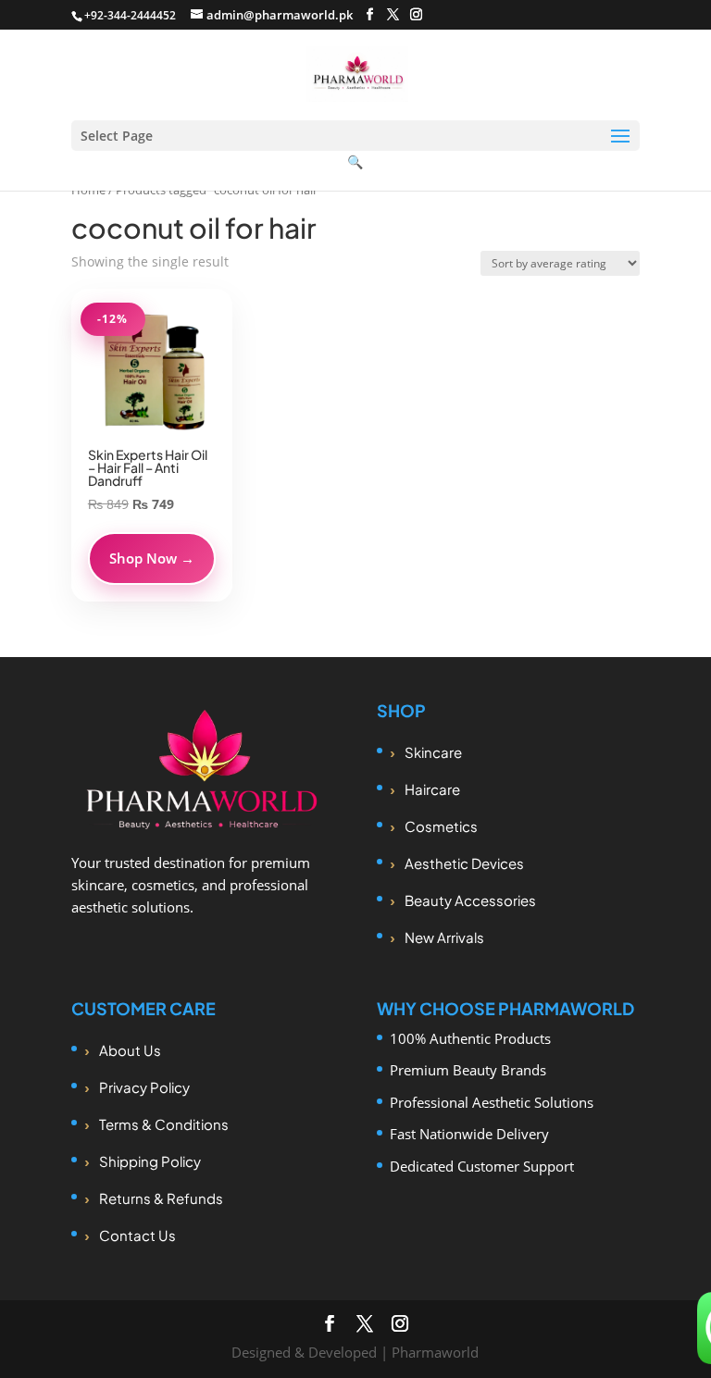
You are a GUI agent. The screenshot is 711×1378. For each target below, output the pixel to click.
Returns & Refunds (161, 1198)
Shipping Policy (150, 1161)
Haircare (432, 789)
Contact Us (137, 1235)
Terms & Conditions (164, 1124)
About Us (130, 1050)
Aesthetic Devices (464, 863)
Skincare (433, 752)
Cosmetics (441, 826)
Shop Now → (151, 558)
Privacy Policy (144, 1087)
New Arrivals (444, 937)
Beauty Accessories (470, 900)
